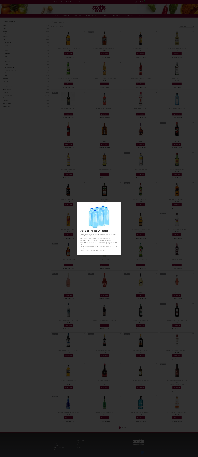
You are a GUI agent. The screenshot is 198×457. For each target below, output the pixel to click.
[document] (99, 228)
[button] (118, 204)
